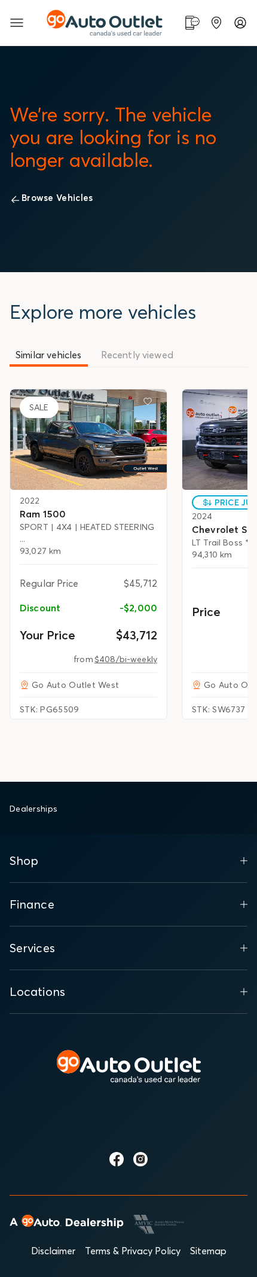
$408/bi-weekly (125, 659)
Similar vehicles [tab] (49, 355)
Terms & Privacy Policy (132, 1251)
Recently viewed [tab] (137, 355)
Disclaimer (53, 1251)
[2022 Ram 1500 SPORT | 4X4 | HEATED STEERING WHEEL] (88, 439)
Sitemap (208, 1251)
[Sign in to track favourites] (150, 404)
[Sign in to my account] (240, 23)
